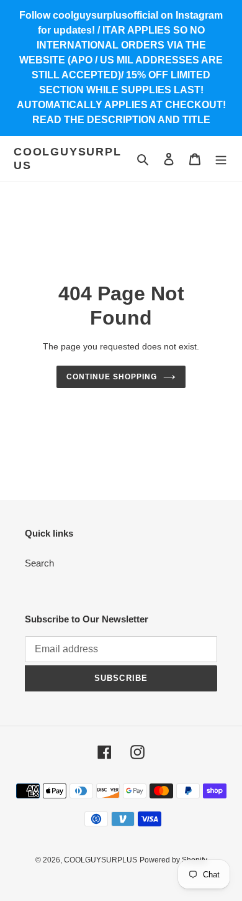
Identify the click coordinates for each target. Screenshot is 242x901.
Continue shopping (111, 376)
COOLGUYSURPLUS (68, 159)
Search (39, 563)
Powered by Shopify (173, 860)
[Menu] (221, 159)
